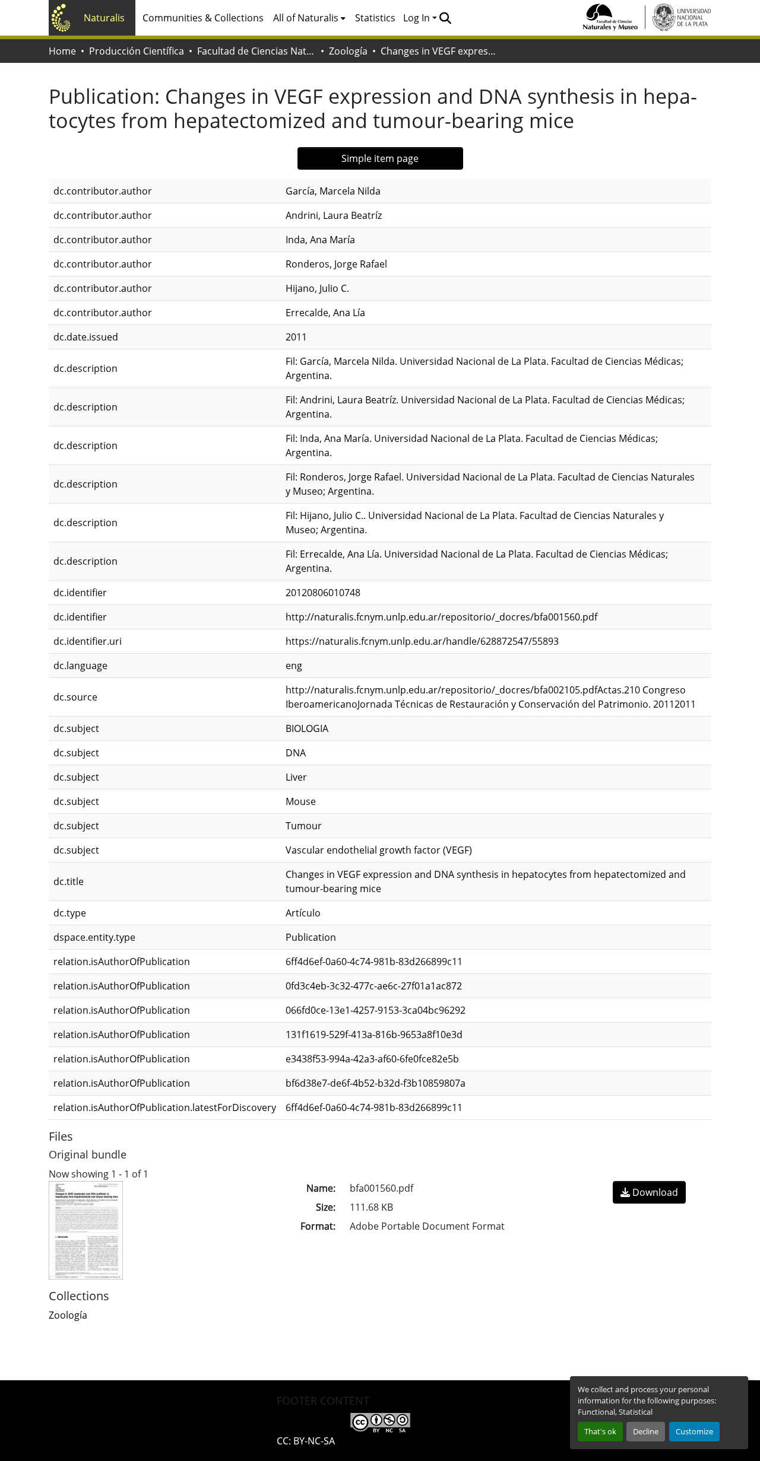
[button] (445, 18)
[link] (649, 1192)
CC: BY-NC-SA (306, 1440)
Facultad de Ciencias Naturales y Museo (256, 51)
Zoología (348, 51)
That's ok (600, 1431)
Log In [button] (417, 17)
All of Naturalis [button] (305, 17)
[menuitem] (309, 18)
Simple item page (380, 158)
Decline (645, 1431)
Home (62, 51)
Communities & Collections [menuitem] (203, 17)
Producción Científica (136, 51)
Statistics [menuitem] (375, 17)
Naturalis (104, 17)
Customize (694, 1431)
